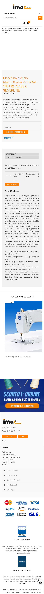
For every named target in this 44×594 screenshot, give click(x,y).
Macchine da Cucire (14, 28)
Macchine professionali (30, 28)
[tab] (22, 154)
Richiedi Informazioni (15, 132)
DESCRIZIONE (11, 154)
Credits (4, 465)
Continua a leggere (11, 184)
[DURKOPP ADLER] (19, 138)
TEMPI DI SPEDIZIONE (14, 157)
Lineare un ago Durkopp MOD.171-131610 (18, 357)
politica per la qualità (23, 553)
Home (4, 28)
